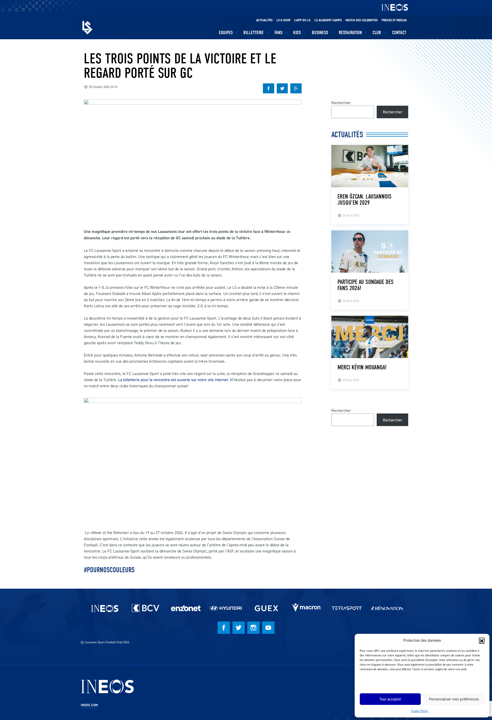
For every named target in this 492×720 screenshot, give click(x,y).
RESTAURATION (350, 32)
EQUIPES (226, 32)
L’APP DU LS (302, 20)
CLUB (377, 32)
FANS (278, 32)
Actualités (264, 20)
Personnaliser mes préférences (454, 699)
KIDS (297, 32)
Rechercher (341, 102)
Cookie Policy (419, 711)
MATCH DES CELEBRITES (361, 20)
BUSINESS (320, 32)
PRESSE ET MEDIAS (394, 20)
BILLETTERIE (253, 32)
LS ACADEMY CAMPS (328, 20)
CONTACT (399, 32)
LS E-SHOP (283, 20)
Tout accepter (390, 699)
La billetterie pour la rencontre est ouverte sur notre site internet (173, 379)
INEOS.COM (89, 705)
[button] (481, 640)
